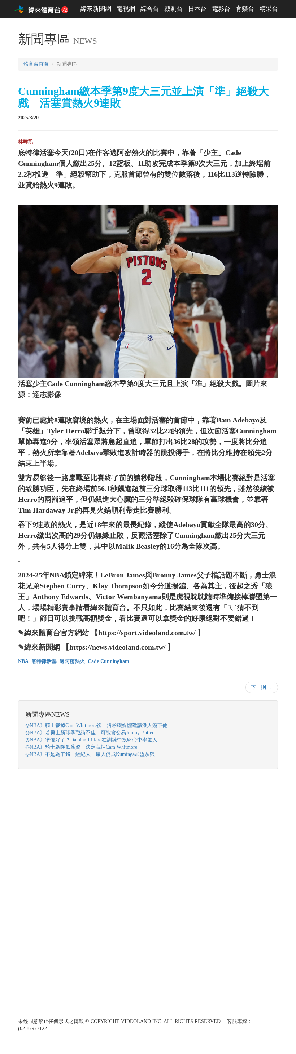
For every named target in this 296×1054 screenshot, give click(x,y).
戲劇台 (173, 8)
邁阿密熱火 (72, 661)
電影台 (221, 8)
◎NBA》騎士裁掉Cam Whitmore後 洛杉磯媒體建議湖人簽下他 (96, 725)
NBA (23, 661)
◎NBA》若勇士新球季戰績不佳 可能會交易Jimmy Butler (89, 732)
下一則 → (262, 687)
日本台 (197, 8)
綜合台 (149, 8)
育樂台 (245, 8)
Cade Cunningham (108, 661)
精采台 (269, 8)
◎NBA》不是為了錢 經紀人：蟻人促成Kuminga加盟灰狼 (90, 754)
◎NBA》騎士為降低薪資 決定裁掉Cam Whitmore (81, 747)
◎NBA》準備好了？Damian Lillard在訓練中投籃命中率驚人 (91, 740)
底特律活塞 (44, 661)
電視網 (126, 8)
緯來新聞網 (95, 8)
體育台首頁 (36, 64)
